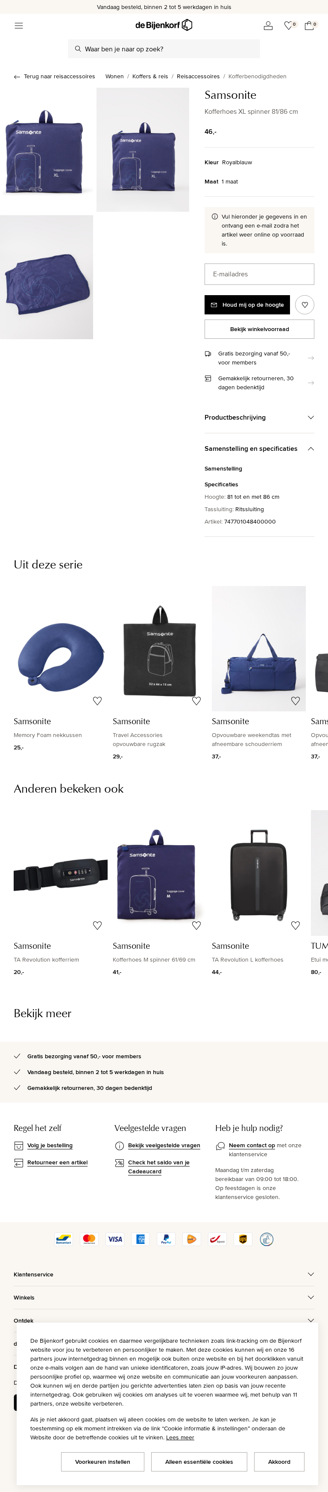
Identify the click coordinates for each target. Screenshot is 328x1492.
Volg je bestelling (50, 1145)
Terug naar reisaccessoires (59, 76)
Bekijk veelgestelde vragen (164, 1145)
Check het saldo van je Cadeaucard (159, 1166)
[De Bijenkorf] (163, 25)
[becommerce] (266, 1243)
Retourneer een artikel (57, 1162)
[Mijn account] (268, 26)
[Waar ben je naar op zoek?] (78, 49)
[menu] (18, 26)
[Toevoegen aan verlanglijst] (304, 304)
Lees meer (180, 1437)
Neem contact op (252, 1145)
